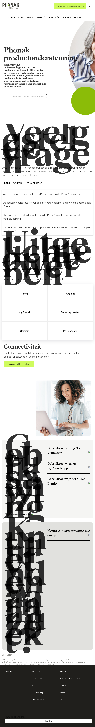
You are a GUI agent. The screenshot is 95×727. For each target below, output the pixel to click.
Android (30, 16)
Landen (9, 671)
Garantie (77, 16)
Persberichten (37, 678)
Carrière (35, 685)
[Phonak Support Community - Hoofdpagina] (10, 6)
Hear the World (38, 699)
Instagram (62, 685)
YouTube (62, 706)
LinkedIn (62, 692)
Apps (39, 16)
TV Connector (54, 16)
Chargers (67, 16)
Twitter (61, 699)
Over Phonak (37, 671)
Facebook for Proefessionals (69, 678)
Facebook (62, 671)
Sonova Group (37, 692)
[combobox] (70, 6)
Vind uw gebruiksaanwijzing (17, 514)
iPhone (21, 16)
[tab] (6, 183)
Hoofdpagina (9, 16)
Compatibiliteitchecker (19, 364)
